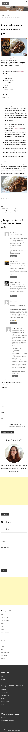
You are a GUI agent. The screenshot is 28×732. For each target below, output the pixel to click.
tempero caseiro (16, 102)
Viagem (3, 638)
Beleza (2, 626)
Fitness (2, 635)
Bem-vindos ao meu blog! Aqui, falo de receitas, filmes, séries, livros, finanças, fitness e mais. (14, 468)
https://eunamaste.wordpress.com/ (18, 271)
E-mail (3, 412)
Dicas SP (3, 640)
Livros (2, 629)
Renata (12, 261)
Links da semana (5, 620)
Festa (2, 646)
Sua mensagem (5, 547)
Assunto (3, 541)
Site (2, 418)
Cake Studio (4, 717)
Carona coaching (5, 632)
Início (2, 676)
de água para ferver (18, 128)
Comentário (4, 387)
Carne (4, 198)
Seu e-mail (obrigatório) (6, 535)
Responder (13, 256)
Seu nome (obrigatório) (6, 529)
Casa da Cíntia (4, 617)
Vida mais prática (5, 701)
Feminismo (3, 643)
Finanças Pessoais (5, 695)
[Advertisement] (14, 491)
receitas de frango (10, 58)
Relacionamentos (5, 652)
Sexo (2, 649)
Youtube (3, 658)
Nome (3, 406)
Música (2, 623)
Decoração (3, 689)
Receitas (8, 198)
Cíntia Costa (14, 440)
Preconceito (4, 655)
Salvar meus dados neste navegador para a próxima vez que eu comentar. (17, 426)
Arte (2, 614)
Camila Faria (13, 282)
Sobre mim (3, 679)
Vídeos (2, 704)
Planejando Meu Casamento (7, 720)
